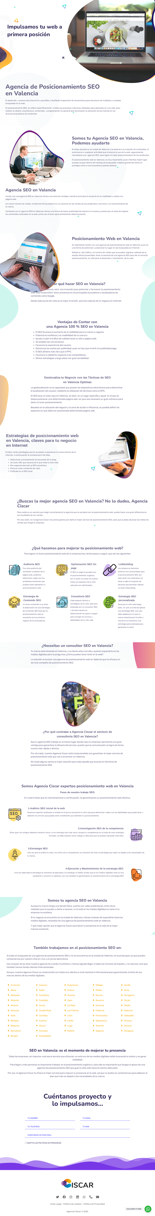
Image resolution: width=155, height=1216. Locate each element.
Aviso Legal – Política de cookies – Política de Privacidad (77, 1204)
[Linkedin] (77, 1197)
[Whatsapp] (84, 1197)
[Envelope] (97, 1197)
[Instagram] (71, 1197)
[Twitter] (57, 1197)
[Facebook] (64, 1197)
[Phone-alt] (91, 1197)
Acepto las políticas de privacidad (44, 1143)
